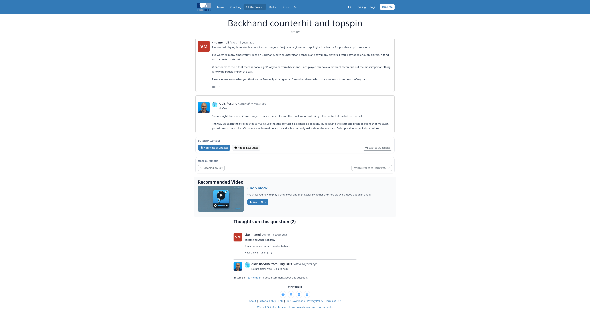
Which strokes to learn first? (370, 168)
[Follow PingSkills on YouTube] (283, 294)
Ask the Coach (254, 7)
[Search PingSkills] (295, 7)
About (252, 301)
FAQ (280, 301)
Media (273, 7)
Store (286, 7)
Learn (220, 7)
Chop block (257, 187)
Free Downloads (295, 301)
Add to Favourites (247, 147)
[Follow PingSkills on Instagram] (291, 294)
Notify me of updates (215, 147)
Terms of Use (333, 301)
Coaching (235, 7)
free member (253, 277)
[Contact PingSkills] (307, 294)
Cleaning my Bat (212, 168)
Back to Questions (379, 147)
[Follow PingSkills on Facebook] (299, 294)
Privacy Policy (315, 301)
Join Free (387, 7)
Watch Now (259, 202)
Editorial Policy (267, 301)
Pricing (362, 7)
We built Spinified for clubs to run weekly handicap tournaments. (295, 307)
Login (373, 7)
